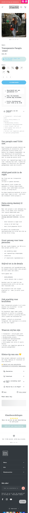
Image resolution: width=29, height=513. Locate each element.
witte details (8, 277)
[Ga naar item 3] (14, 39)
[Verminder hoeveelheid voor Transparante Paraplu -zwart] (3, 77)
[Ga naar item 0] (10, 39)
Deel (5, 392)
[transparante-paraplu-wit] (17, 68)
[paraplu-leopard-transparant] (8, 72)
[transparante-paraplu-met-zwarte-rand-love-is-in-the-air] (12, 68)
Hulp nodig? (22, 392)
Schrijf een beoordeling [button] (14, 426)
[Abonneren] (23, 488)
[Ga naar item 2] (12, 39)
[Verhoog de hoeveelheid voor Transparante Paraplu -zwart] (10, 77)
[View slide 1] (11, 442)
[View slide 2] (13, 442)
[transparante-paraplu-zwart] (4, 68)
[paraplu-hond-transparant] (21, 68)
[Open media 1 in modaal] (23, 16)
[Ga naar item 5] (18, 39)
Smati (3, 45)
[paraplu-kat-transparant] (4, 72)
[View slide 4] (17, 442)
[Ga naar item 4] (16, 39)
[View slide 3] (15, 442)
